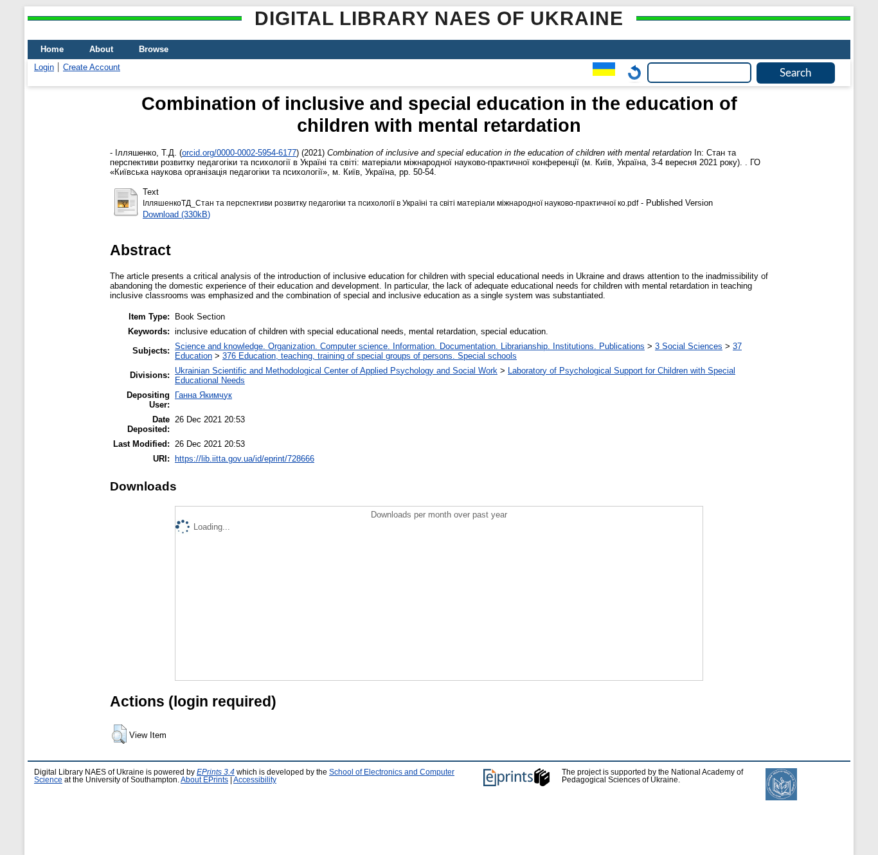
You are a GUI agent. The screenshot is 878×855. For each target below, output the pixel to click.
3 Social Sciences (688, 346)
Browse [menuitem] (153, 49)
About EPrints (204, 780)
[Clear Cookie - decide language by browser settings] (631, 72)
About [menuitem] (101, 49)
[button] (119, 734)
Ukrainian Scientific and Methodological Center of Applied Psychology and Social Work (336, 370)
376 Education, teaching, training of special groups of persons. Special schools (369, 356)
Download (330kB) (176, 214)
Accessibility (254, 780)
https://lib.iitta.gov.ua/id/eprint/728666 (244, 459)
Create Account (91, 67)
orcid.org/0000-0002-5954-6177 (239, 153)
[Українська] (600, 72)
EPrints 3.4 (216, 772)
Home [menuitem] (52, 49)
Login (44, 67)
